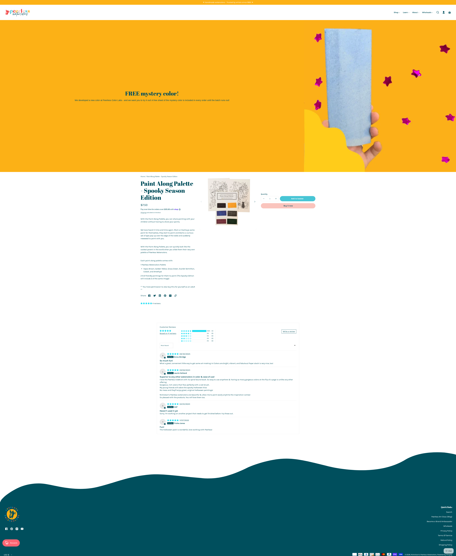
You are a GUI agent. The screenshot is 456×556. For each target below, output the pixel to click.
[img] (173, 354)
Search (449, 512)
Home (143, 177)
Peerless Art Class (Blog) (441, 517)
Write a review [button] (289, 331)
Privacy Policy (446, 531)
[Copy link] (175, 295)
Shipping (143, 212)
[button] (437, 12)
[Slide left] (201, 201)
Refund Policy (446, 540)
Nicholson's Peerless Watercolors (424, 555)
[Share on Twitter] (154, 295)
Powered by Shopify (444, 555)
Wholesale (447, 526)
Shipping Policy (445, 545)
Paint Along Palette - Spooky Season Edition (162, 177)
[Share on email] (170, 295)
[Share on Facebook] (149, 295)
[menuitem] (396, 12)
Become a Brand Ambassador (439, 521)
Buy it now (288, 206)
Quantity (264, 194)
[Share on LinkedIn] (159, 295)
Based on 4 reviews (168, 333)
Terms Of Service (445, 535)
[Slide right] (254, 201)
